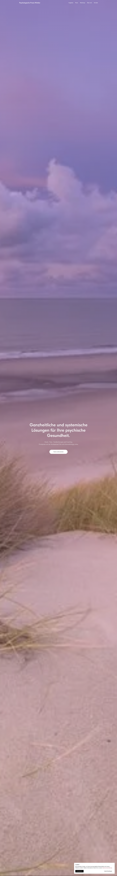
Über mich (89, 2)
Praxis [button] (76, 2)
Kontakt (96, 2)
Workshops (82, 2)
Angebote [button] (71, 2)
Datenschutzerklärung (107, 867)
